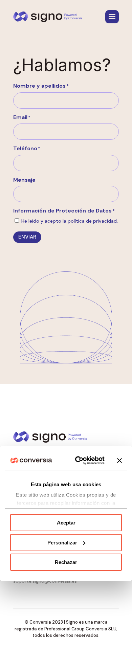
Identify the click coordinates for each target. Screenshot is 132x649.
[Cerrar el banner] (119, 460)
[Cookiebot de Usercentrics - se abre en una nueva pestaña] (78, 460)
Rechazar (66, 562)
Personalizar (62, 542)
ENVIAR (27, 236)
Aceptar (66, 522)
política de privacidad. (93, 221)
